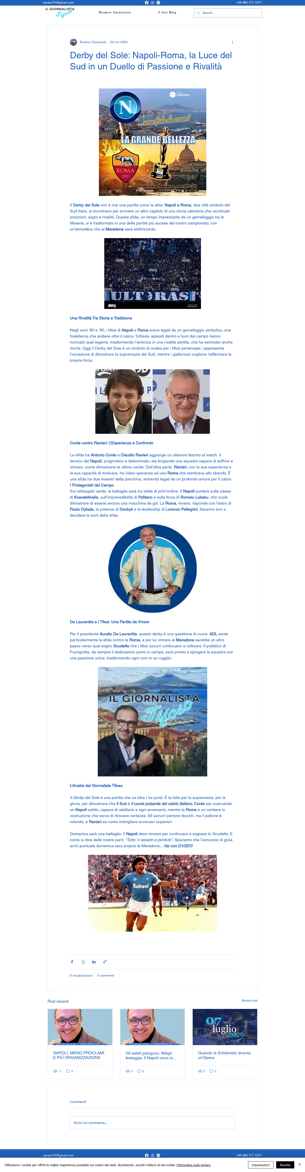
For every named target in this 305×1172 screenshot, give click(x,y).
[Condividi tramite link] (105, 962)
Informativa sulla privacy (194, 1165)
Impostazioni (261, 1165)
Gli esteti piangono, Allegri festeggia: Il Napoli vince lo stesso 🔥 (149, 1055)
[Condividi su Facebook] (72, 962)
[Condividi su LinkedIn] (94, 962)
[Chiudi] (299, 1164)
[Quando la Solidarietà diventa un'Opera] (225, 1027)
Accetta (285, 1165)
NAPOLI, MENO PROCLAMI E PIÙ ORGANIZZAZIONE (78, 1055)
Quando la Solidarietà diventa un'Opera (224, 1055)
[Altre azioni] (232, 42)
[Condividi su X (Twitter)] (83, 962)
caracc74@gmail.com (58, 2)
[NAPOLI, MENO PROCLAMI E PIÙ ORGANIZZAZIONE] (80, 1027)
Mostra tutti (249, 1000)
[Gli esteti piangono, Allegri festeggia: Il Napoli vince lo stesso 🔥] (152, 1027)
